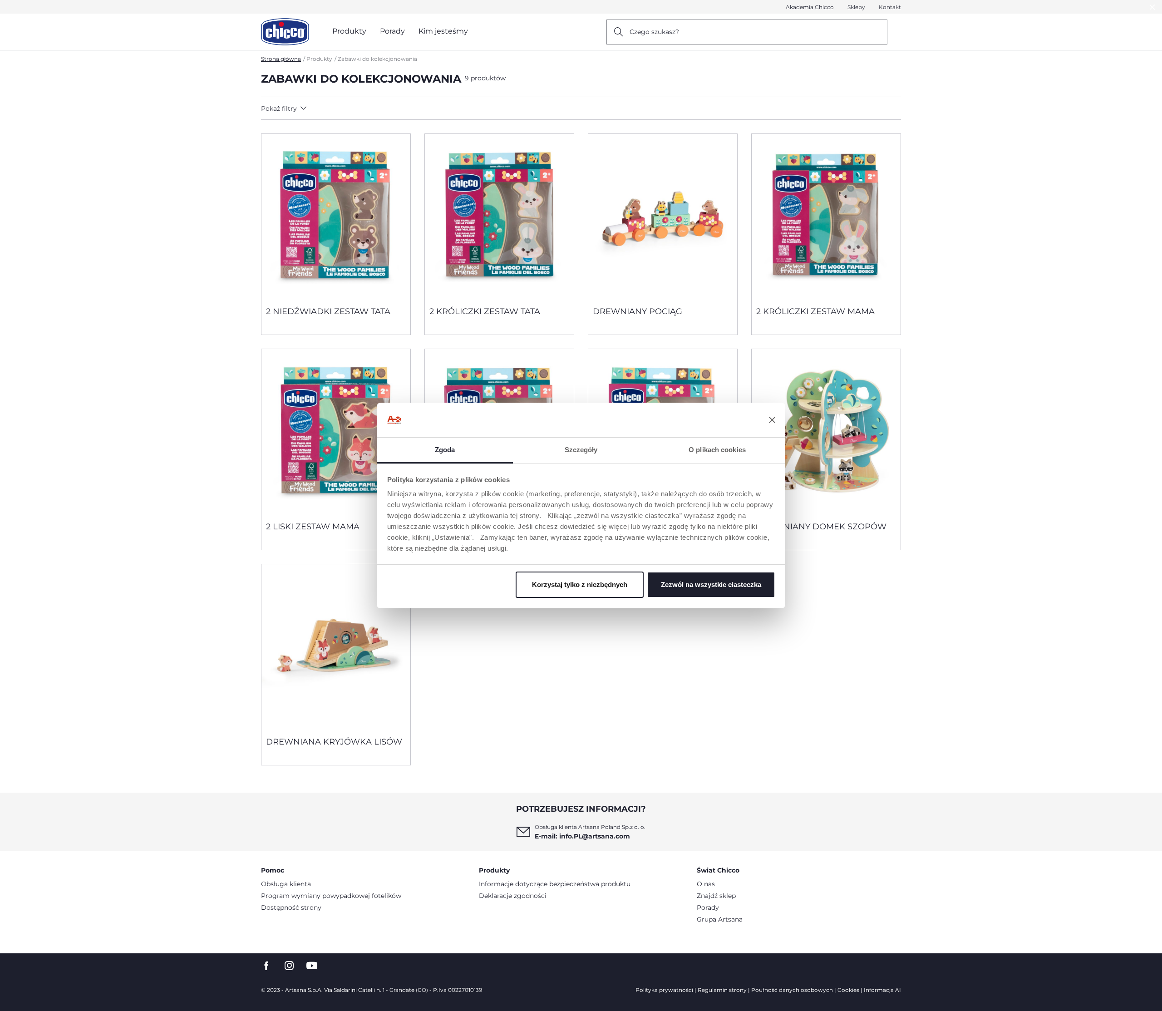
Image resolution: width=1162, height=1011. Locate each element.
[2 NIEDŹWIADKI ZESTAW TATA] (335, 216)
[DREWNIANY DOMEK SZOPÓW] (826, 432)
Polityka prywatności (664, 989)
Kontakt (890, 7)
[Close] (1152, 7)
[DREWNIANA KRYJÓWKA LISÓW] (335, 647)
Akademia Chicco (810, 7)
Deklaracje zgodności (513, 896)
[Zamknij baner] (772, 420)
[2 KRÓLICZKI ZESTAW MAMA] (826, 216)
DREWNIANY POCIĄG (637, 311)
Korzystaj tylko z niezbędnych (579, 584)
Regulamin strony (722, 989)
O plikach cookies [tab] (717, 450)
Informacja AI (882, 989)
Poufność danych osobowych (792, 989)
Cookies (848, 989)
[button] (341, 108)
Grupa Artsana (720, 919)
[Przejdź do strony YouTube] (311, 966)
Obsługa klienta (286, 884)
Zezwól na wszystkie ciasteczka (711, 584)
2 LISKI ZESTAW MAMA (312, 527)
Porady (708, 907)
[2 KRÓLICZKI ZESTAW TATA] (499, 216)
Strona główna (281, 58)
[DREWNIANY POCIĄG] (662, 216)
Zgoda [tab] (445, 450)
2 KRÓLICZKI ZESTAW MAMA (815, 311)
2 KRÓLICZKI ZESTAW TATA (484, 311)
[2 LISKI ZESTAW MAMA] (335, 432)
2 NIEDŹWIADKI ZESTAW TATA (328, 311)
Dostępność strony (291, 907)
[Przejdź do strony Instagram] (289, 966)
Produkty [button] (349, 31)
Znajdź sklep (716, 896)
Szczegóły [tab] (581, 450)
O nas (706, 884)
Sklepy (856, 7)
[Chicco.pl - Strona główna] (285, 31)
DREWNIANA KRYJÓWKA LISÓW (334, 742)
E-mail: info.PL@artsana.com (582, 836)
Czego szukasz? (654, 32)
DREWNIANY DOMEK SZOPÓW (821, 527)
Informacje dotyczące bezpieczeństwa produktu (554, 884)
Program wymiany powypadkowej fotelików (331, 896)
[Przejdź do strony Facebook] (266, 966)
